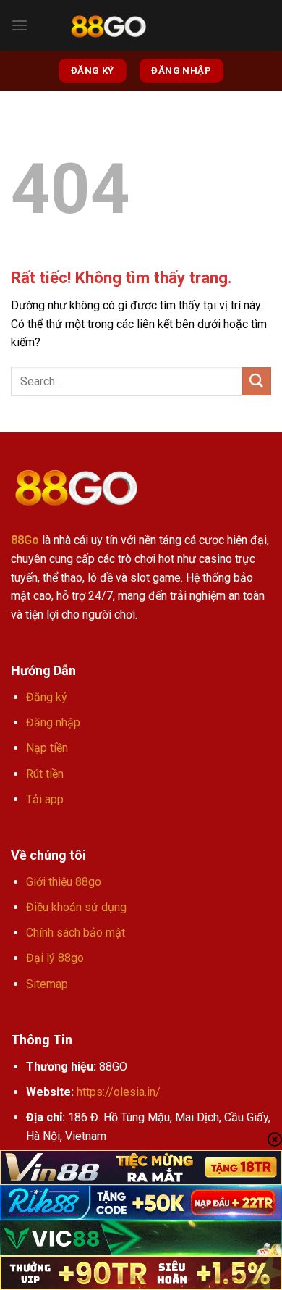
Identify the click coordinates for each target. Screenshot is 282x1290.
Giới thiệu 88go (63, 882)
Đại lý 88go (55, 958)
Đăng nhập (53, 722)
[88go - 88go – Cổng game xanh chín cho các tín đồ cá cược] (108, 26)
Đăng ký (46, 697)
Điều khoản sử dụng (76, 907)
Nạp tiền (47, 748)
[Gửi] (256, 381)
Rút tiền (45, 774)
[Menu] (19, 25)
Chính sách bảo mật (75, 932)
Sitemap (47, 984)
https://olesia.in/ (119, 1092)
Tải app (45, 799)
